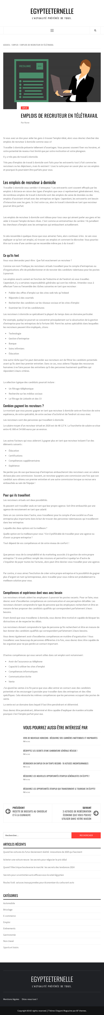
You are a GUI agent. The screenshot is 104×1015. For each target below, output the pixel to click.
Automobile (9, 903)
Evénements (9, 928)
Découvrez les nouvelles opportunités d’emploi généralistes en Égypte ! (56, 776)
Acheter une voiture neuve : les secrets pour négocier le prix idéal (35, 859)
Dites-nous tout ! (30, 999)
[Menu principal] (52, 30)
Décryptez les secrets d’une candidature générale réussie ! (50, 750)
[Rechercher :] (37, 835)
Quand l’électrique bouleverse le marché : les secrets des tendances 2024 (38, 867)
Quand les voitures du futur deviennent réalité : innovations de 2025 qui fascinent (42, 851)
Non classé (8, 941)
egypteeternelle (52, 11)
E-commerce (9, 915)
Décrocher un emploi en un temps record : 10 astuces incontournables (55, 763)
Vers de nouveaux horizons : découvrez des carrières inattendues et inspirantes (60, 738)
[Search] (95, 30)
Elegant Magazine (64, 1010)
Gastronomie (9, 934)
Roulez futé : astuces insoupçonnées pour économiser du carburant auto (38, 882)
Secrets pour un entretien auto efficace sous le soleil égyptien (33, 874)
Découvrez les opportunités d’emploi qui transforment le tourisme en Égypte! (59, 788)
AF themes (81, 1010)
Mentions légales (11, 999)
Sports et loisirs (11, 947)
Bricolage (7, 909)
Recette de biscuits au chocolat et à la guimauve (30, 811)
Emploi (24, 108)
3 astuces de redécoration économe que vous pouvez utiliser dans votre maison (76, 813)
